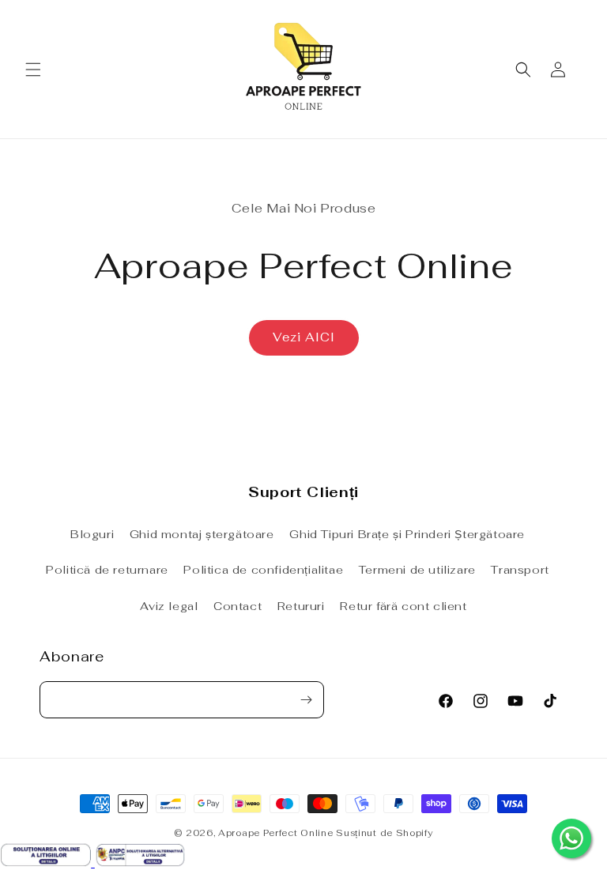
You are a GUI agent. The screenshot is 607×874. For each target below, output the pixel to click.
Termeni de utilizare (417, 570)
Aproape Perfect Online (275, 832)
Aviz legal (169, 606)
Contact (237, 606)
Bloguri (92, 534)
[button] (33, 69)
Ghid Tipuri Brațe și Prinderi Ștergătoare (407, 534)
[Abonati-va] (305, 699)
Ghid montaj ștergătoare (202, 534)
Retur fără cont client (403, 606)
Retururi (301, 606)
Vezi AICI (304, 337)
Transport (520, 570)
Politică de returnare (107, 570)
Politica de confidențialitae (263, 570)
